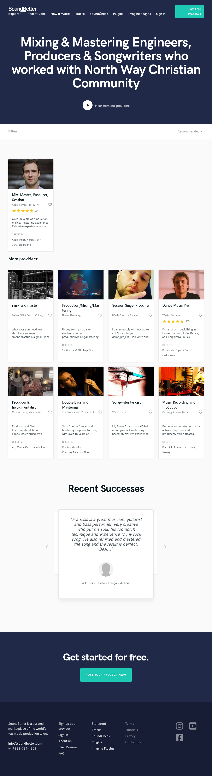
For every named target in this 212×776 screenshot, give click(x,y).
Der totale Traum (171, 447)
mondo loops (40, 447)
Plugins (118, 14)
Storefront (99, 724)
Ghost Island (189, 447)
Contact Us (133, 742)
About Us (65, 741)
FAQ (61, 754)
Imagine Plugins (139, 14)
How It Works (60, 14)
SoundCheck (99, 14)
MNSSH (76, 350)
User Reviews (67, 747)
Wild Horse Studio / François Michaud (106, 583)
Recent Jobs (37, 14)
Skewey (166, 452)
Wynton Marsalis (71, 447)
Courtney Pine (70, 452)
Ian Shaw (84, 452)
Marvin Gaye (24, 447)
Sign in (161, 14)
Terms (129, 724)
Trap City (88, 350)
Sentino (66, 350)
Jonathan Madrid (21, 245)
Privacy (130, 736)
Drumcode (168, 350)
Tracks (80, 14)
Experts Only (182, 350)
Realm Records (170, 355)
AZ (13, 447)
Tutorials (131, 730)
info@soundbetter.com (25, 744)
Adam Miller (18, 239)
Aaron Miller (33, 239)
